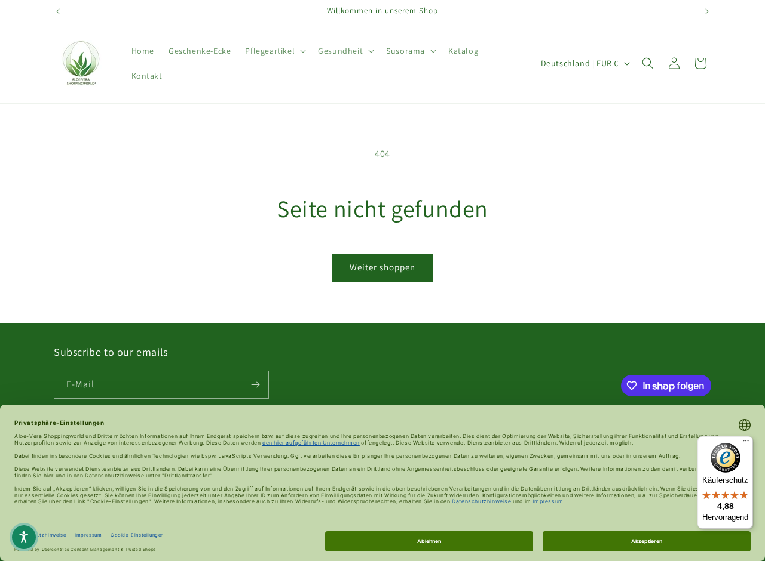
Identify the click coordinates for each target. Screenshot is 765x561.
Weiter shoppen (382, 267)
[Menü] (746, 443)
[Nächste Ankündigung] (707, 11)
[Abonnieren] (255, 385)
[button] (274, 50)
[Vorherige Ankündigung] (58, 11)
